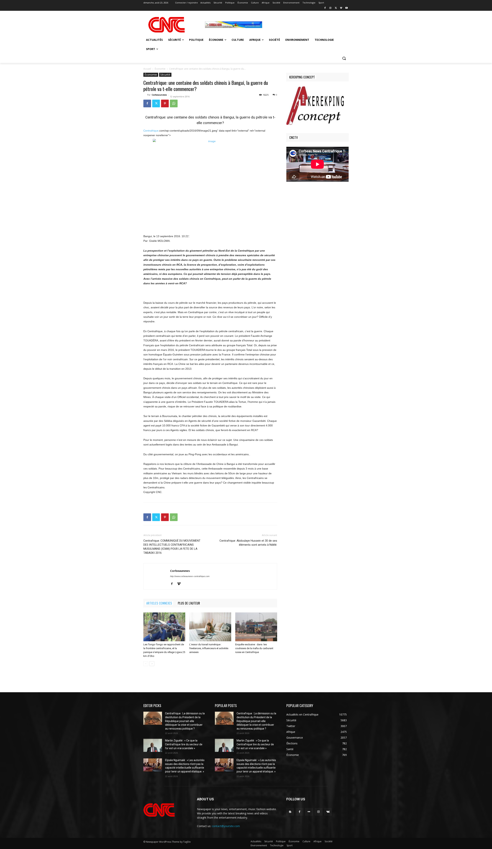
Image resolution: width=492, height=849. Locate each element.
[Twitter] (336, 8)
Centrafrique (151, 130)
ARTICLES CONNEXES (159, 603)
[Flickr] (309, 812)
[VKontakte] (328, 812)
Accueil (147, 68)
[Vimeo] (341, 8)
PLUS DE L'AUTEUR (189, 603)
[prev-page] (145, 663)
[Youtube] (346, 8)
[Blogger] (290, 812)
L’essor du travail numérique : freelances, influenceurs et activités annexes (208, 648)
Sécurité (165, 74)
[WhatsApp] (174, 103)
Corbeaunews (159, 94)
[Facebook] (325, 8)
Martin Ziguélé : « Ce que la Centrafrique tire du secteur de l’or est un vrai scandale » (183, 744)
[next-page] (152, 663)
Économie (160, 68)
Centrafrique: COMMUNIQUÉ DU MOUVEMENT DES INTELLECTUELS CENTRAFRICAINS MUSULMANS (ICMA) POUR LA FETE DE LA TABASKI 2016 (171, 547)
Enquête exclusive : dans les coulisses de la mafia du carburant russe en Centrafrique (254, 648)
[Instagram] (330, 8)
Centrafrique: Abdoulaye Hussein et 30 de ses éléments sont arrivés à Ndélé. (248, 542)
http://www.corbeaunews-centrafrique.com (189, 576)
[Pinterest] (165, 103)
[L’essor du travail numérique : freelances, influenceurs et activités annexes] (210, 626)
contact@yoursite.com (226, 826)
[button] (344, 58)
